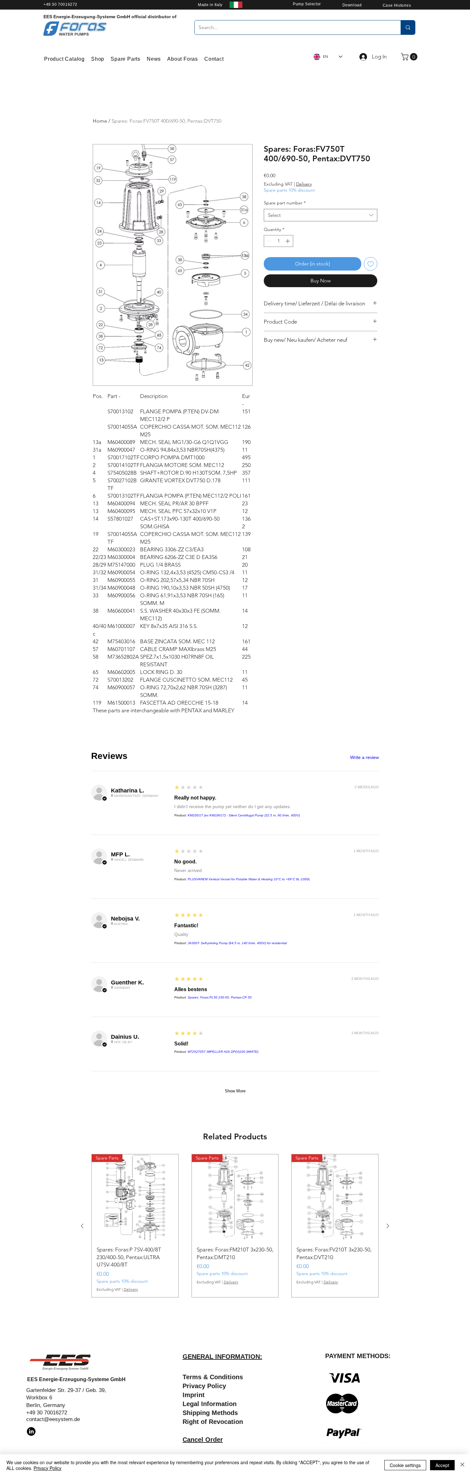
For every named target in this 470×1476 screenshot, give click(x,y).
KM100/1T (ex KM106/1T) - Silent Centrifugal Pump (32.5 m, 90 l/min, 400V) (244, 815)
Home (100, 121)
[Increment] (288, 241)
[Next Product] (388, 1226)
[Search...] (408, 27)
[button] (410, 56)
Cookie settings (405, 1465)
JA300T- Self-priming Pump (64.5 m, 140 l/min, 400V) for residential (237, 943)
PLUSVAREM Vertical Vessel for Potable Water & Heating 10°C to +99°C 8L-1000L (249, 879)
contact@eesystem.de (53, 1419)
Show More (235, 1091)
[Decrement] (269, 241)
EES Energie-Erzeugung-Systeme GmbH (76, 1379)
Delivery (304, 184)
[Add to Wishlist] (370, 264)
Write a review (364, 757)
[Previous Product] (82, 1226)
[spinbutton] (278, 241)
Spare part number (285, 203)
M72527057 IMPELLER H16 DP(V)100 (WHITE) (223, 1051)
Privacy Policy (47, 1468)
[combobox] (320, 215)
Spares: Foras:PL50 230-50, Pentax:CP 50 (220, 997)
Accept (442, 1465)
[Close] (462, 1465)
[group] (235, 1226)
